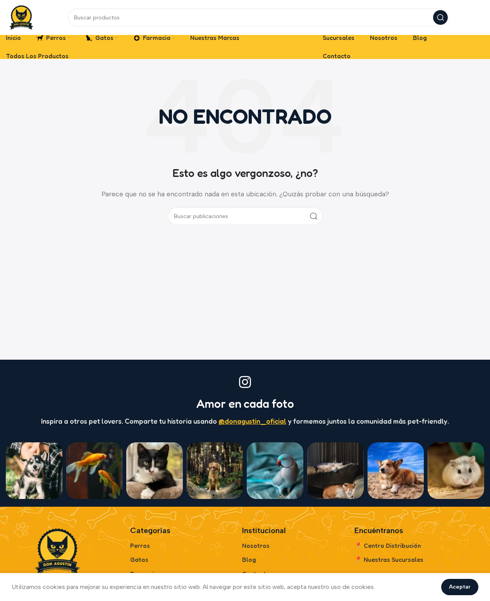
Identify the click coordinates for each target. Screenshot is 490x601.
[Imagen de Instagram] (34, 470)
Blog (249, 559)
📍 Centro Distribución (387, 545)
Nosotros (256, 545)
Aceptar (460, 587)
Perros (140, 545)
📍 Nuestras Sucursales (388, 559)
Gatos (139, 559)
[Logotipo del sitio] (21, 17)
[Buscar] (440, 17)
